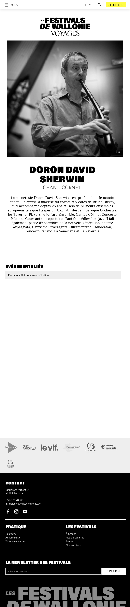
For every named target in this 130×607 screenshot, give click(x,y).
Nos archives (73, 545)
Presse (69, 541)
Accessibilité (12, 537)
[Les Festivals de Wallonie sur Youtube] (24, 511)
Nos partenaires (75, 537)
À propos (71, 533)
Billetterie (116, 4)
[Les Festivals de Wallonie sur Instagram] (16, 511)
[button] (88, 4)
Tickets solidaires (15, 541)
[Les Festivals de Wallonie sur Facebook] (7, 511)
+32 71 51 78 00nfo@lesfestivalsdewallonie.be (23, 501)
